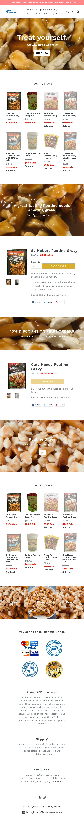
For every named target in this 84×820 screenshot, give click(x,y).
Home (30, 9)
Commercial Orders (37, 13)
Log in (53, 13)
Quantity (35, 262)
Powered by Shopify (52, 806)
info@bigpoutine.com (51, 781)
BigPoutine (35, 806)
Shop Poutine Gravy (46, 9)
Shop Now (42, 53)
